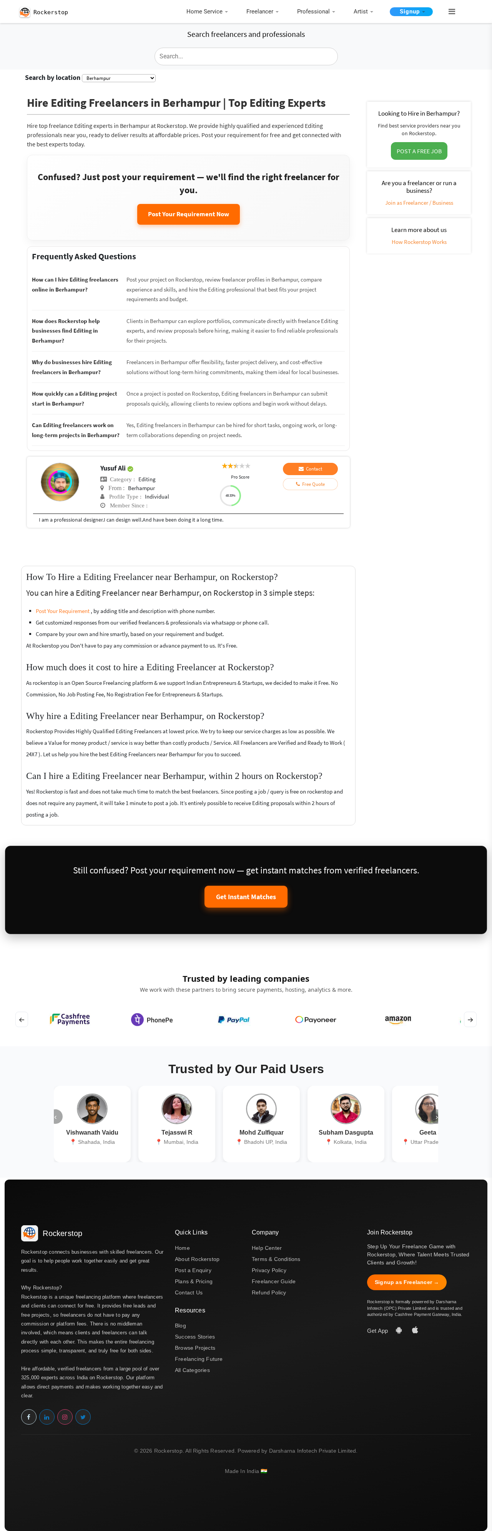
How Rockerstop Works (419, 241)
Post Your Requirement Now (188, 214)
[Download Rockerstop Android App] (400, 1330)
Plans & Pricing (194, 1281)
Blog (180, 1325)
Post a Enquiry (193, 1270)
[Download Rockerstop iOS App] (415, 1330)
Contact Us (189, 1292)
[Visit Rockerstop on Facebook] (29, 1417)
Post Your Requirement (63, 611)
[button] (448, 12)
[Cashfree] (70, 1019)
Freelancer (259, 11)
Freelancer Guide (274, 1281)
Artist (361, 11)
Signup (410, 11)
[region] (246, 1019)
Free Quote (312, 484)
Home (182, 1248)
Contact (313, 469)
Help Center (267, 1248)
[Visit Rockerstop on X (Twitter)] (83, 1417)
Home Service (204, 11)
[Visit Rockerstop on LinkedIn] (47, 1417)
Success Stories (195, 1337)
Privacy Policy (269, 1270)
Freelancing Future (199, 1359)
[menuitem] (209, 12)
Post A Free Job (419, 151)
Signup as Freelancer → (407, 1282)
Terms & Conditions (276, 1259)
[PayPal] (234, 1019)
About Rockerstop (197, 1259)
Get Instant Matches (246, 896)
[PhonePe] (151, 1019)
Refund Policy (269, 1292)
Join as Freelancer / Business (419, 202)
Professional (313, 11)
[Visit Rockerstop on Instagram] (65, 1417)
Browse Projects (195, 1348)
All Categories (192, 1370)
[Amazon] (397, 1019)
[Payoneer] (316, 1019)
